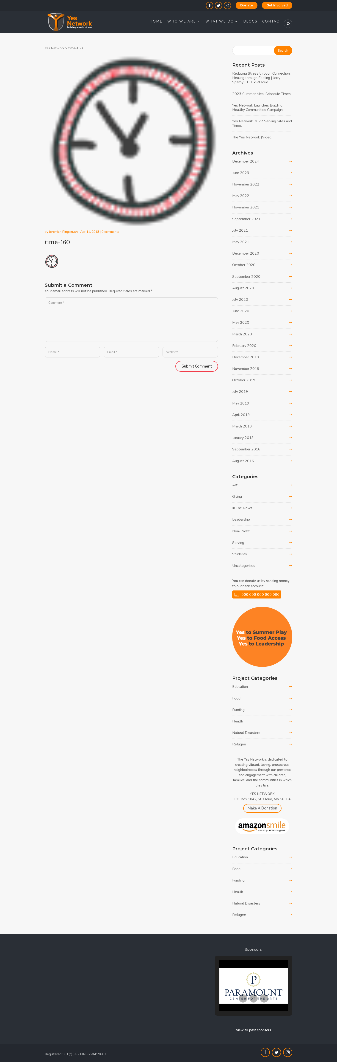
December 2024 (245, 161)
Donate (246, 5)
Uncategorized (243, 565)
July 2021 (240, 230)
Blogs (250, 21)
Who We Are (181, 21)
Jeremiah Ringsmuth (63, 232)
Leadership (241, 519)
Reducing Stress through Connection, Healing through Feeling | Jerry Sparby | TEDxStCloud (261, 78)
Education (240, 686)
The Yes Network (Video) (252, 137)
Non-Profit (241, 531)
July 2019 (240, 391)
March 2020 (242, 334)
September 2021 (246, 219)
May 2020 (240, 322)
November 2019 (245, 368)
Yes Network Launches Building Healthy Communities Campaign (257, 107)
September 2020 (246, 276)
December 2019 (245, 357)
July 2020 (240, 299)
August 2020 (243, 288)
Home (156, 21)
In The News (242, 508)
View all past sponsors (253, 1030)
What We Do (219, 21)
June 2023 (240, 172)
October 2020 (243, 264)
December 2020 (245, 253)
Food (236, 698)
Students (239, 554)
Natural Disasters (246, 732)
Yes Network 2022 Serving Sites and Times (262, 123)
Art (235, 485)
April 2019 (241, 414)
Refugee (239, 744)
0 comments (110, 232)
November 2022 (245, 184)
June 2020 (240, 311)
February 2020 (244, 345)
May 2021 (240, 241)
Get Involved (277, 5)
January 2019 (243, 437)
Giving (237, 496)
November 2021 (245, 207)
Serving (238, 542)
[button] (243, 998)
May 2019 (240, 403)
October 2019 (243, 380)
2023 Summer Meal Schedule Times (261, 93)
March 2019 (242, 426)
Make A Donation (262, 808)
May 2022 (240, 195)
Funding (238, 709)
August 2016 (243, 461)
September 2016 (246, 449)
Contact (272, 21)
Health (237, 721)
